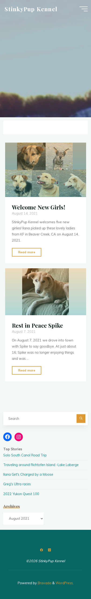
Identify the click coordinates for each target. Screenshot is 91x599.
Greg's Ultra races (17, 484)
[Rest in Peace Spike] (45, 291)
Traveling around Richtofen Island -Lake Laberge (41, 465)
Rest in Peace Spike (37, 325)
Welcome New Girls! (38, 207)
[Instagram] (49, 550)
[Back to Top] (73, 581)
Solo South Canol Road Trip (25, 455)
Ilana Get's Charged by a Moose (28, 474)
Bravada (44, 583)
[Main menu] (83, 9)
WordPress (64, 583)
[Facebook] (41, 550)
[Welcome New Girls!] (45, 170)
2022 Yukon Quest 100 (21, 494)
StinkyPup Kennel (31, 8)
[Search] (81, 418)
